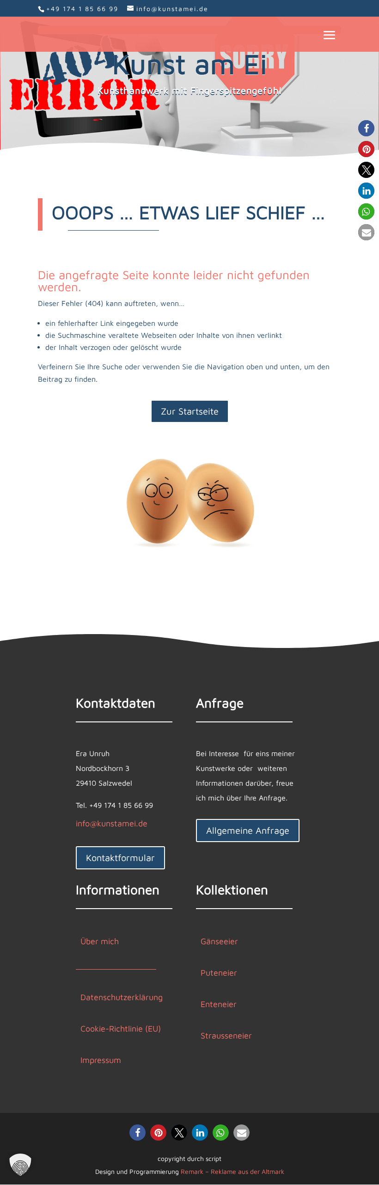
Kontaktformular (120, 857)
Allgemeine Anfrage (247, 830)
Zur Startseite (190, 411)
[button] (366, 128)
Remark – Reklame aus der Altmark (232, 1171)
